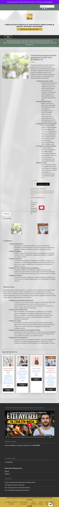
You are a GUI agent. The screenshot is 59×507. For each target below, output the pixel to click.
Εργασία (7, 471)
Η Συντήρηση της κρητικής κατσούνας (15, 485)
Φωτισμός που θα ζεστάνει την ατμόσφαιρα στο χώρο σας (51, 371)
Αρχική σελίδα (10, 41)
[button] (26, 55)
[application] (29, 425)
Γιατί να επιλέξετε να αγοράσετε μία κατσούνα (17, 490)
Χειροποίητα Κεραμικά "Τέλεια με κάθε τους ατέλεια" (8, 370)
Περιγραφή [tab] (6, 213)
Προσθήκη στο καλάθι (43, 184)
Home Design (25, 41)
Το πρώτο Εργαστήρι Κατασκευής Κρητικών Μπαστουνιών (20, 482)
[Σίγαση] (50, 437)
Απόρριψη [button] (49, 2)
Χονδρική (7, 474)
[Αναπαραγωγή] (6, 437)
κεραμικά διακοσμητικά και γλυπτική (17, 42)
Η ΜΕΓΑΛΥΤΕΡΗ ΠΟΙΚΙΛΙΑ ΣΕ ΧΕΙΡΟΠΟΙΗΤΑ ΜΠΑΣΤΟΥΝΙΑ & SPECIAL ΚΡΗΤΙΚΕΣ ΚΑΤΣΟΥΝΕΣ (29, 25)
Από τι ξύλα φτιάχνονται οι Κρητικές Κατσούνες (17, 487)
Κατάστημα (18, 41)
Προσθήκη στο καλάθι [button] (8, 390)
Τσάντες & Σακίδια (36, 368)
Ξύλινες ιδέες (22, 368)
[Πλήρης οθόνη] (52, 437)
